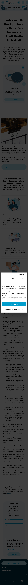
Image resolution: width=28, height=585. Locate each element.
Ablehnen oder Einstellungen (13, 309)
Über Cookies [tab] (22, 278)
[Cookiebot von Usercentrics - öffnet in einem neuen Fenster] (20, 275)
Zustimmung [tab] (5, 278)
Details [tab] (14, 278)
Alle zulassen (13, 304)
